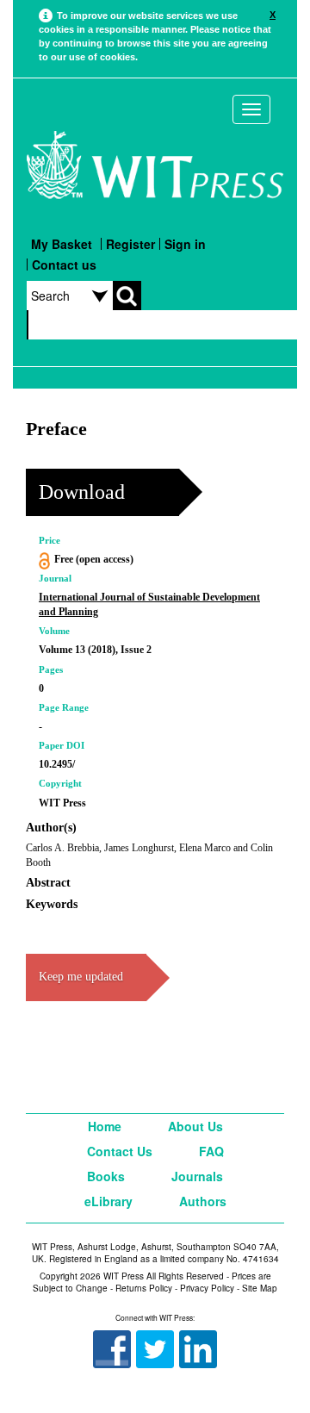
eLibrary (108, 1201)
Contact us (64, 264)
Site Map (259, 1288)
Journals (197, 1176)
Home (104, 1126)
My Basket (61, 243)
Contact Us (119, 1151)
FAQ (211, 1151)
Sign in (185, 243)
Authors (202, 1201)
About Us (195, 1126)
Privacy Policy (207, 1288)
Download (82, 492)
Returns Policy (143, 1288)
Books (106, 1176)
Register (130, 243)
